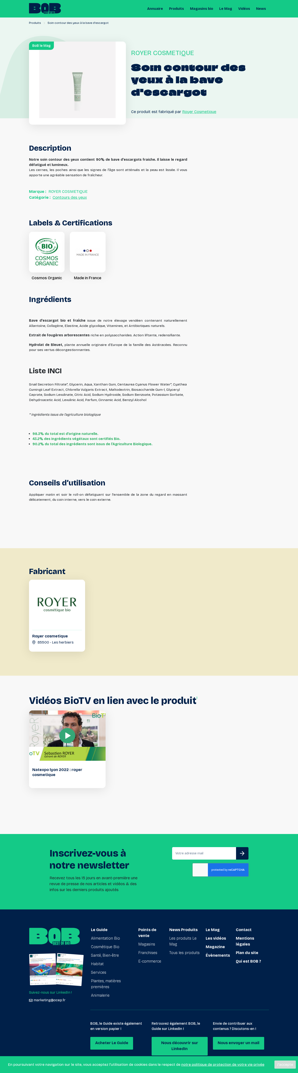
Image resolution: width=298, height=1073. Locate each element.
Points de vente (147, 932)
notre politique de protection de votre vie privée (222, 1064)
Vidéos (244, 9)
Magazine (215, 946)
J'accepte (285, 1064)
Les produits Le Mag (183, 941)
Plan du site (247, 952)
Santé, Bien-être (105, 955)
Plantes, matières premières (106, 984)
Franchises (147, 952)
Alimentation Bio (105, 938)
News (261, 9)
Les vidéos (216, 938)
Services (98, 972)
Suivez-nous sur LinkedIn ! (50, 992)
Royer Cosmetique (199, 111)
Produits (176, 9)
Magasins (146, 944)
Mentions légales (245, 941)
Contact (244, 929)
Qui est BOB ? (248, 961)
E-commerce (149, 961)
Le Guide (99, 929)
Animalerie (100, 995)
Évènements (218, 955)
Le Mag (225, 9)
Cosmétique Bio (105, 946)
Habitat (97, 963)
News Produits (183, 929)
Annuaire (155, 9)
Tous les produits (184, 952)
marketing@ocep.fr (49, 1000)
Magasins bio (201, 9)
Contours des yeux (70, 197)
